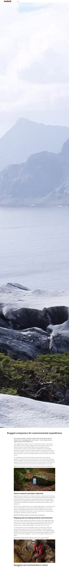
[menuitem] (18, 1)
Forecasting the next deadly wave (37, 515)
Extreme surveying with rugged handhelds (39, 537)
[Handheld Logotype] (7, 1)
